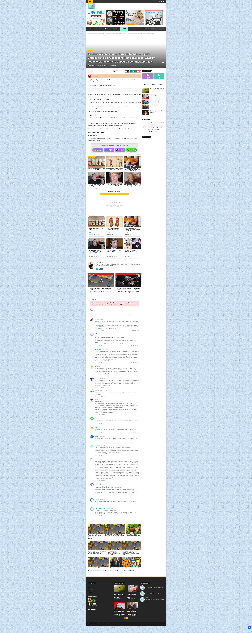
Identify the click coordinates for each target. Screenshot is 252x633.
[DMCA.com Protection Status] (100, 610)
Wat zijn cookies (91, 590)
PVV (149, 127)
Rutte (127, 194)
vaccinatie (157, 129)
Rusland (152, 127)
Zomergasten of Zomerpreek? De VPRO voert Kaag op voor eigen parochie (156, 111)
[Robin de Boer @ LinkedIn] (100, 269)
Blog (88, 594)
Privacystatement (91, 588)
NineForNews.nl (96, 188)
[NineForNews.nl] (90, 6)
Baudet (102, 194)
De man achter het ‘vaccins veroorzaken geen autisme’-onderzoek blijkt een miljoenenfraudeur (155, 95)
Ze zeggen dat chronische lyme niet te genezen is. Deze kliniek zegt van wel (157, 89)
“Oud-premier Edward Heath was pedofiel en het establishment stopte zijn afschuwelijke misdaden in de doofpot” (98, 569)
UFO (148, 129)
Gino (147, 586)
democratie (109, 194)
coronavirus (156, 122)
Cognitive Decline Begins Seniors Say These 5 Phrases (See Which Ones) (132, 185)
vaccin (152, 129)
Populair (146, 84)
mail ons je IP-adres (129, 303)
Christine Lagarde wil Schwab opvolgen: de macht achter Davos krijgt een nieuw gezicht (156, 106)
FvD (115, 194)
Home (89, 33)
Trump (161, 127)
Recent (153, 84)
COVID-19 (162, 122)
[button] (97, 150)
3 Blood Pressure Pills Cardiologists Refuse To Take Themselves (132, 169)
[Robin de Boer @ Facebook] (102, 269)
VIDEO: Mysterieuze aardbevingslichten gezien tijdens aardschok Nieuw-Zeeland (94, 536)
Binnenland (94, 33)
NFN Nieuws (90, 28)
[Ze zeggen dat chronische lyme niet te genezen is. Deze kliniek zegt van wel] (145, 90)
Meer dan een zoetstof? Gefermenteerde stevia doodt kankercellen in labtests (133, 536)
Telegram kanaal (115, 28)
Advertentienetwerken (92, 596)
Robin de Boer (92, 65)
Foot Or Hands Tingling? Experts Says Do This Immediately (114, 169)
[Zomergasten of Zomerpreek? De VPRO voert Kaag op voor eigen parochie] (145, 112)
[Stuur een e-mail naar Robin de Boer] (97, 269)
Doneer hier (124, 28)
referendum (120, 194)
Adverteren (90, 592)
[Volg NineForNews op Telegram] (109, 150)
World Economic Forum (153, 131)
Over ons (89, 586)
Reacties (160, 84)
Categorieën (97, 28)
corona (144, 122)
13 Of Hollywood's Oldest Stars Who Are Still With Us (114, 185)
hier (120, 303)
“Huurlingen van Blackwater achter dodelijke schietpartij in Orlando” (114, 553)
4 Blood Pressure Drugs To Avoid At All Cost (96, 169)
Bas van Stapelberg (150, 591)
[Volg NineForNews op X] (120, 150)
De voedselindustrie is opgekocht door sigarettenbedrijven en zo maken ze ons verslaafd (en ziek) (131, 569)
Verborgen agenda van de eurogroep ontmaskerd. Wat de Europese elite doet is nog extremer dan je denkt (114, 536)
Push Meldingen (106, 28)
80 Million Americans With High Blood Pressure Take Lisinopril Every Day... (96, 185)
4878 (147, 597)
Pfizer (145, 127)
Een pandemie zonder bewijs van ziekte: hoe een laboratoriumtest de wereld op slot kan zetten (157, 101)
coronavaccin (149, 122)
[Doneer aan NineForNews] (131, 150)
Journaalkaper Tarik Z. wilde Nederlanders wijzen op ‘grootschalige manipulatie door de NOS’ (130, 553)
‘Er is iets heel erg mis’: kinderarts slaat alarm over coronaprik (116, 569)
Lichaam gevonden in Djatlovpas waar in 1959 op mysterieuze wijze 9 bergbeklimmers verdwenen (97, 552)
